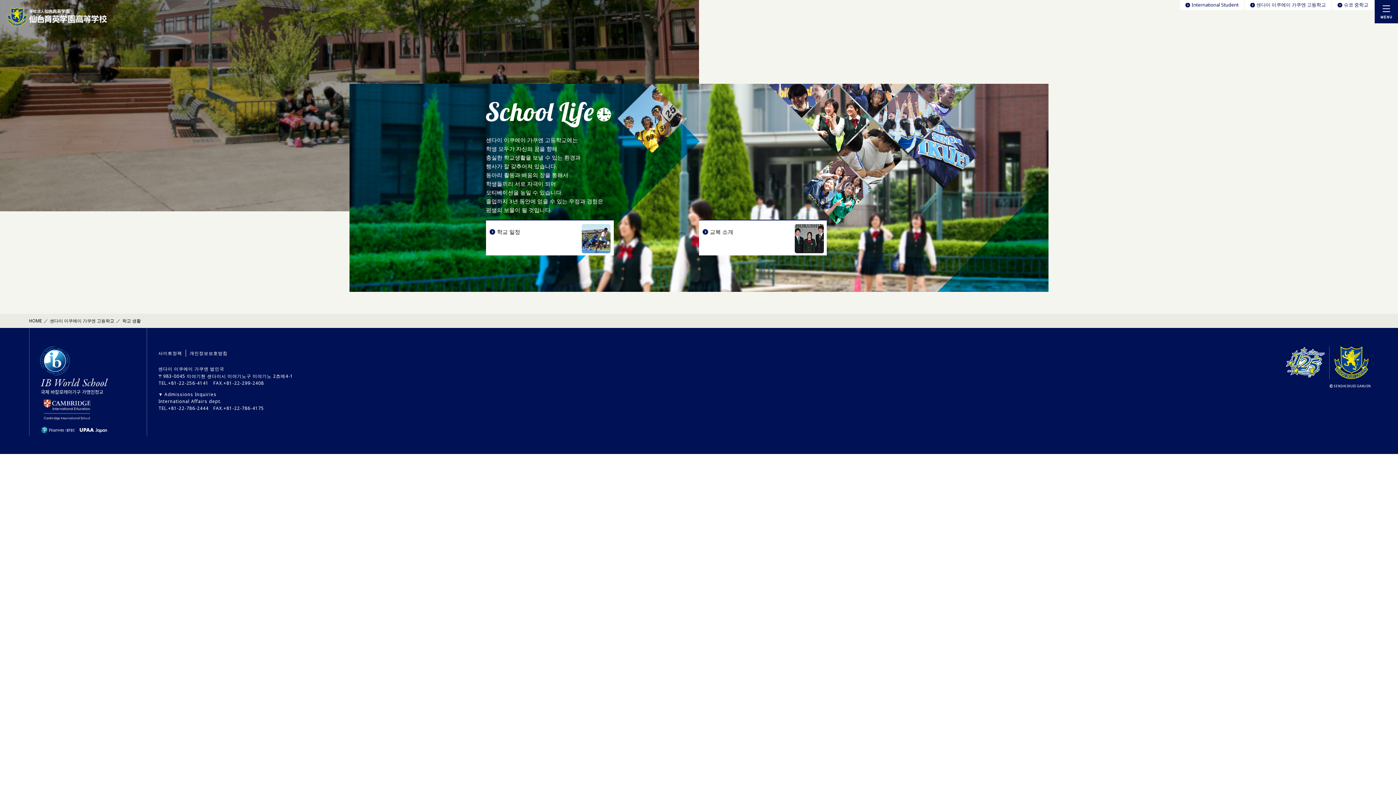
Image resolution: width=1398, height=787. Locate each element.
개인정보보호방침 (209, 353)
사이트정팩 (170, 353)
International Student (1215, 4)
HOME (35, 321)
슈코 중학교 (1356, 4)
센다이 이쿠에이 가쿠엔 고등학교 (1291, 4)
